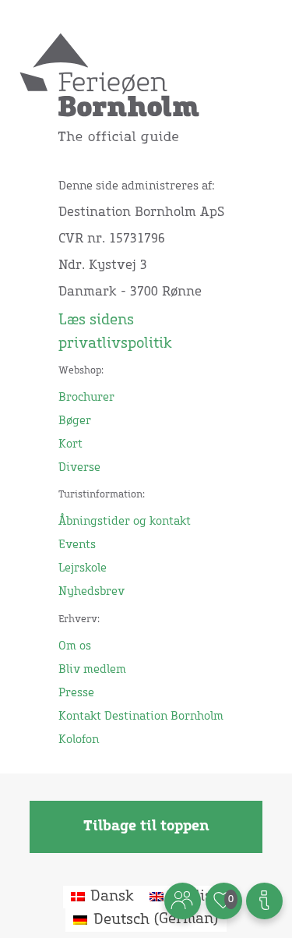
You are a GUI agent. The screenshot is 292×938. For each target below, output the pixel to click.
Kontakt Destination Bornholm (140, 716)
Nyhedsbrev (91, 591)
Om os (74, 646)
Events (77, 545)
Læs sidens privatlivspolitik (115, 332)
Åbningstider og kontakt (124, 521)
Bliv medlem (92, 669)
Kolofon (78, 739)
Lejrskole (82, 568)
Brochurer (86, 397)
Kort (70, 444)
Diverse (79, 467)
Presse (76, 693)
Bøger (74, 421)
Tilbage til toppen (146, 826)
